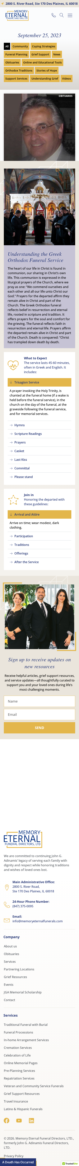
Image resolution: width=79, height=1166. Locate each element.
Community (20, 46)
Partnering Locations (19, 969)
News (56, 54)
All (7, 46)
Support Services (16, 78)
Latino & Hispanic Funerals (23, 1109)
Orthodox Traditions (18, 70)
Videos (66, 78)
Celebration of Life (17, 1055)
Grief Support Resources (22, 1094)
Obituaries (12, 62)
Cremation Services (18, 1048)
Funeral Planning (16, 54)
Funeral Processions (18, 1032)
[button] (70, 15)
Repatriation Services (19, 1078)
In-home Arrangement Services (26, 1040)
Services (10, 961)
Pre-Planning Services (19, 1071)
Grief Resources (15, 977)
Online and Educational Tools (42, 62)
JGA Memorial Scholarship (23, 992)
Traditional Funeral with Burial (26, 1025)
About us (10, 946)
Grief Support (40, 54)
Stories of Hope (46, 70)
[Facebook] (6, 1120)
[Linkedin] (31, 1120)
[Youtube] (19, 1120)
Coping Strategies (43, 46)
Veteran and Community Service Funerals (34, 1086)
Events (8, 985)
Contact (9, 1000)
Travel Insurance (16, 1101)
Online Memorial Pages (21, 1063)
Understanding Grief (44, 78)
